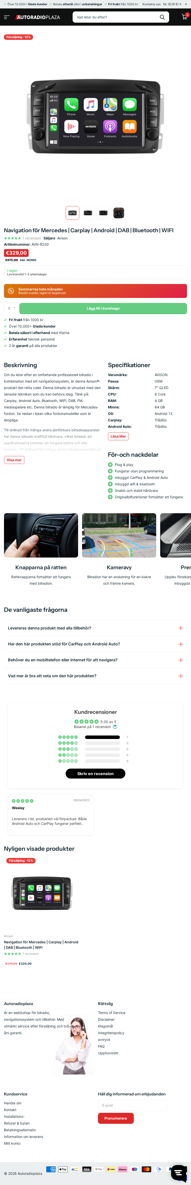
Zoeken (162, 17)
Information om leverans (23, 1136)
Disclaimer (106, 1019)
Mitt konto (12, 1143)
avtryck (104, 1039)
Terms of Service (111, 1013)
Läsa (118, 436)
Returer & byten (17, 1123)
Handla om (12, 1103)
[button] (68, 737)
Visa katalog (6, 15)
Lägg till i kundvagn (103, 308)
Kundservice (15, 1093)
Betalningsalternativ (20, 1130)
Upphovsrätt (108, 1053)
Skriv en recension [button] (95, 773)
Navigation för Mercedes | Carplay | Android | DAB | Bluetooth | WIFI (41, 945)
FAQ (101, 1046)
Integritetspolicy (111, 1033)
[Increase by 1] (15, 304)
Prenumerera (116, 1118)
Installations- (14, 1116)
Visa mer (14, 460)
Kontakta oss (152, 4)
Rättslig (105, 1003)
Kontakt (10, 1110)
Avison (62, 238)
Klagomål (105, 1026)
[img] (22, 801)
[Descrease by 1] (15, 312)
